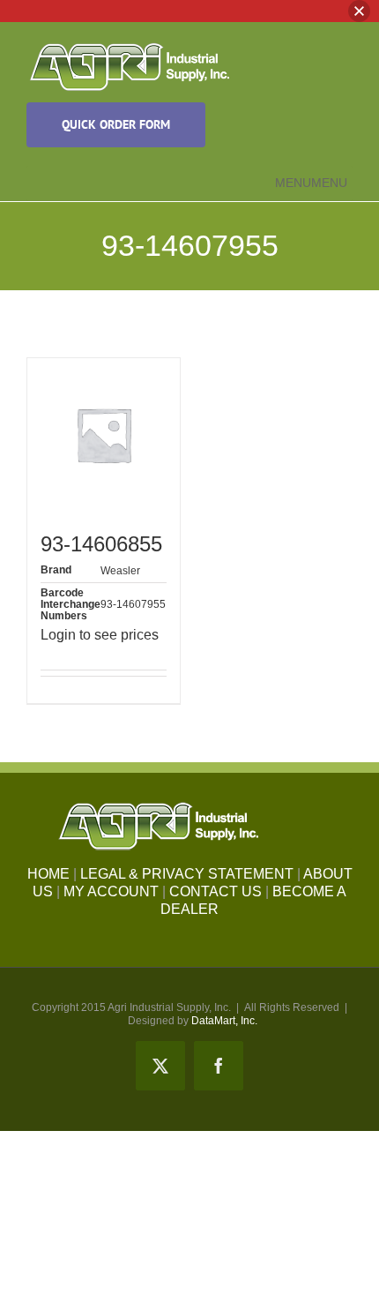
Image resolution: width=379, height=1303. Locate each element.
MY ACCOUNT (111, 891)
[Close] (359, 11)
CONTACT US (215, 891)
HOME (48, 873)
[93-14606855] (103, 434)
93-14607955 (133, 604)
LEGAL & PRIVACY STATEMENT (187, 873)
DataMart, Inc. (224, 1021)
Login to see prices (100, 634)
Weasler (120, 571)
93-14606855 (101, 544)
